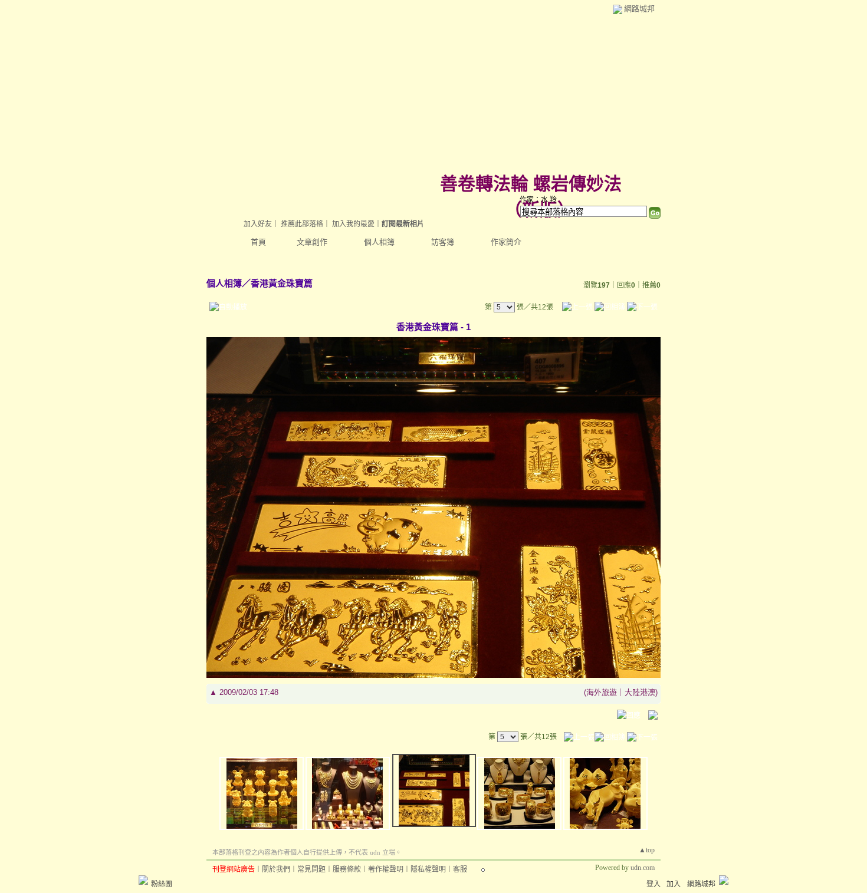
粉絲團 (161, 884)
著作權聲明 (385, 869)
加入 (673, 884)
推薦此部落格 (302, 224)
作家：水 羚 (538, 200)
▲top (647, 850)
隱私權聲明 (428, 869)
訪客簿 (442, 242)
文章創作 (312, 242)
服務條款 (347, 869)
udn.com (642, 868)
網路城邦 (639, 8)
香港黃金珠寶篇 (282, 283)
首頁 (258, 242)
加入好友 (258, 224)
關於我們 (276, 869)
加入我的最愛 (353, 224)
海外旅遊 (601, 692)
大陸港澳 (640, 692)
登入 (653, 884)
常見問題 (311, 869)
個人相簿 (379, 242)
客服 (460, 869)
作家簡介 (506, 242)
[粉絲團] (143, 880)
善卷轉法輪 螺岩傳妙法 (531, 183)
